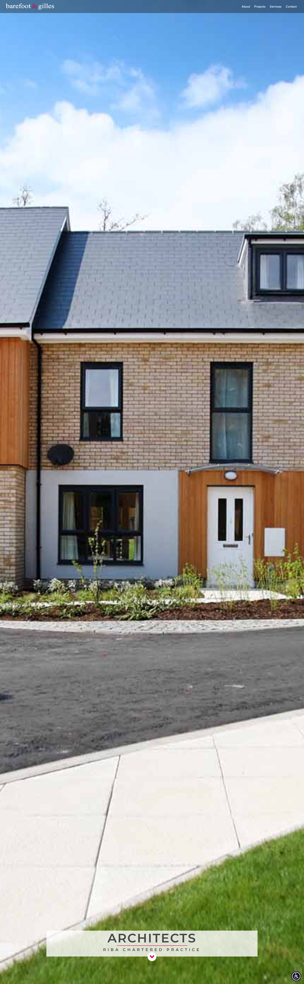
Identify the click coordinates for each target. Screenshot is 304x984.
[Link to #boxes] (152, 956)
